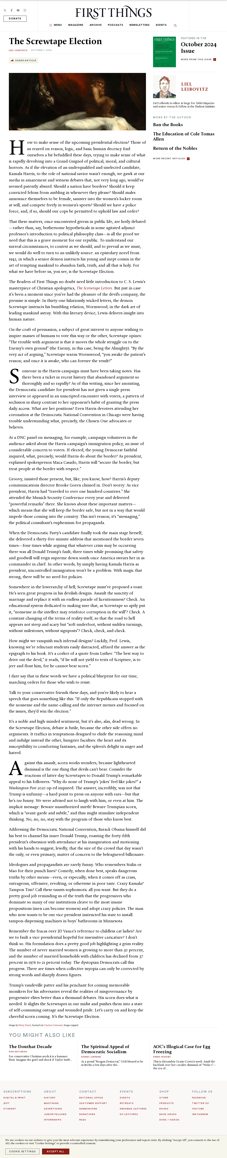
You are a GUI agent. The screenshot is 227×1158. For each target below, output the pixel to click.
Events (161, 25)
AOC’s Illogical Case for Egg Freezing (181, 1049)
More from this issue (196, 59)
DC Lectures (129, 1114)
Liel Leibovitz (18, 50)
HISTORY (50, 1098)
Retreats (127, 1103)
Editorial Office (91, 1098)
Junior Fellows (55, 1114)
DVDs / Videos (169, 1120)
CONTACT (88, 1091)
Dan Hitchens (18, 1051)
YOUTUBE (198, 1109)
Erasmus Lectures (133, 1109)
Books (164, 1109)
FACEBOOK (199, 1098)
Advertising (53, 1109)
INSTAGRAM (200, 1114)
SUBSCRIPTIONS (17, 1091)
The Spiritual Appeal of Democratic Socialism (105, 1049)
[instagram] (24, 10)
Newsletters (139, 25)
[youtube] (18, 10)
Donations (87, 1114)
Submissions (88, 1109)
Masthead (51, 1103)
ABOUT (50, 1091)
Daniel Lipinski (91, 1056)
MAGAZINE (75, 25)
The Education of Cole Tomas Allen (183, 136)
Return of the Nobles (175, 148)
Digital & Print (15, 1098)
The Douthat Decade (30, 1046)
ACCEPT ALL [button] (56, 1151)
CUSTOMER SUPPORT (93, 1103)
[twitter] (5, 10)
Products (166, 1103)
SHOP (164, 1091)
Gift (7, 1103)
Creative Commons (53, 1025)
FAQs (82, 1120)
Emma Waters (162, 1056)
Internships (52, 1120)
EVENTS (126, 1091)
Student (10, 1109)
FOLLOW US (202, 1091)
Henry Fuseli (24, 1025)
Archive (96, 25)
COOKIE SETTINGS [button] (22, 1151)
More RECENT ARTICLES (169, 158)
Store (163, 1098)
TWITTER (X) (200, 1103)
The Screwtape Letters (94, 287)
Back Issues (168, 1114)
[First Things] (113, 12)
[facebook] (11, 10)
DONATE (15, 18)
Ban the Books (168, 124)
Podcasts (115, 25)
